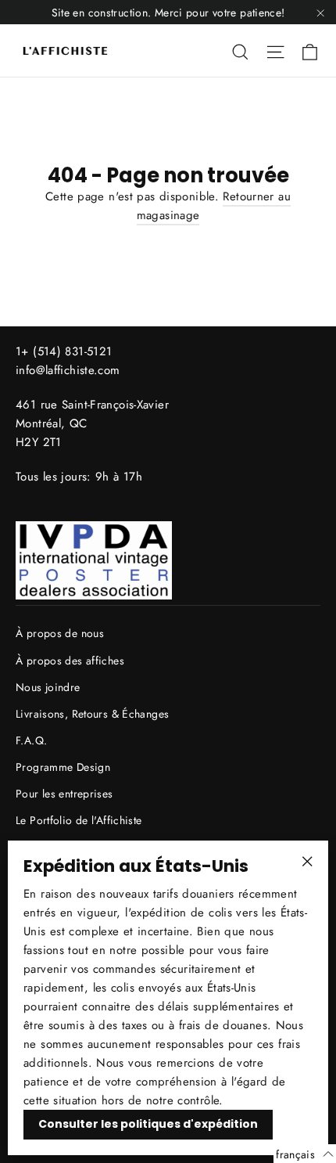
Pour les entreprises (64, 793)
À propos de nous (60, 633)
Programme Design (63, 767)
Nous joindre (48, 687)
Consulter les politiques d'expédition (148, 1124)
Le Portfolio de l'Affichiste (79, 820)
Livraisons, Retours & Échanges (92, 714)
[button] (304, 1153)
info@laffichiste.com (68, 370)
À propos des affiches (70, 660)
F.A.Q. (31, 740)
